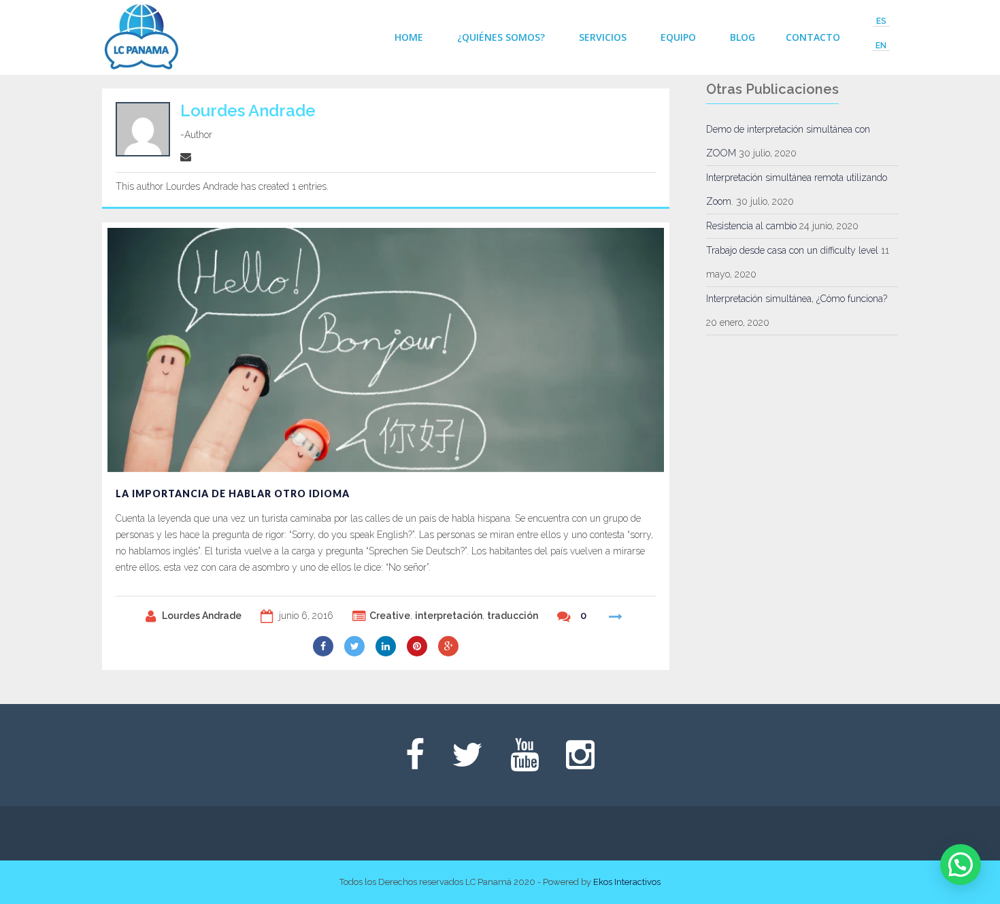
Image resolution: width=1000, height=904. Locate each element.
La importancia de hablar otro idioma (233, 493)
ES (881, 21)
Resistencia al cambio (751, 225)
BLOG (742, 37)
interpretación (448, 615)
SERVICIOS (603, 37)
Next (652, 240)
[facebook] (323, 646)
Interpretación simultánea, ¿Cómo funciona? (796, 298)
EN (881, 45)
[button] (960, 864)
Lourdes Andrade (201, 615)
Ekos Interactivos (627, 882)
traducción (512, 615)
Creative (389, 615)
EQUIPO (678, 37)
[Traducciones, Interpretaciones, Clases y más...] (141, 37)
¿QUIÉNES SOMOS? (501, 37)
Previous (627, 240)
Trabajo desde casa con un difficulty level (792, 250)
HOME (409, 37)
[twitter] (354, 646)
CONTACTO (813, 37)
